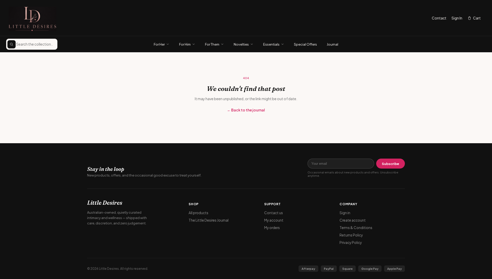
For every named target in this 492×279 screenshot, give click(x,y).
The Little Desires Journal (209, 220)
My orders (272, 227)
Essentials (271, 44)
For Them (212, 44)
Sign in (345, 213)
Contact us (273, 213)
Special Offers (305, 44)
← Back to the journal (246, 110)
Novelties (241, 44)
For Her (159, 44)
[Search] (11, 44)
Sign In (457, 18)
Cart (477, 18)
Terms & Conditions (356, 227)
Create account (353, 220)
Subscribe (390, 164)
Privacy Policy (351, 242)
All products (198, 213)
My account (273, 220)
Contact (439, 18)
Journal (332, 44)
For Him (185, 44)
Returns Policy (351, 235)
